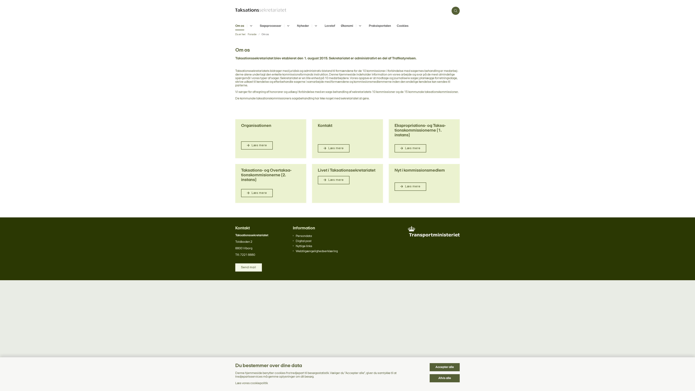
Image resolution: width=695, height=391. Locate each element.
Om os (239, 26)
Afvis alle (444, 378)
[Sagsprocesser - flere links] (287, 25)
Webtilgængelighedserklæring (317, 251)
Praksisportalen (380, 26)
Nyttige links (304, 246)
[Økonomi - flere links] (359, 25)
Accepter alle (444, 367)
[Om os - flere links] (250, 25)
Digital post (303, 241)
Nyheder (303, 26)
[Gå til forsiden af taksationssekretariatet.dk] (342, 11)
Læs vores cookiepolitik (251, 383)
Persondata (304, 236)
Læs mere (259, 145)
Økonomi (347, 26)
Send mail (248, 267)
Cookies (402, 26)
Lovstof (330, 26)
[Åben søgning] (456, 11)
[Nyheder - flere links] (315, 25)
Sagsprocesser (270, 26)
